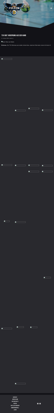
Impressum (15, 399)
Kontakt (15, 397)
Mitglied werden (15, 405)
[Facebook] (38, 403)
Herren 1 (12, 38)
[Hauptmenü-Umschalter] (51, 8)
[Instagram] (40, 403)
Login (15, 410)
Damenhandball (15, 407)
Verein (15, 403)
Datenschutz (15, 401)
